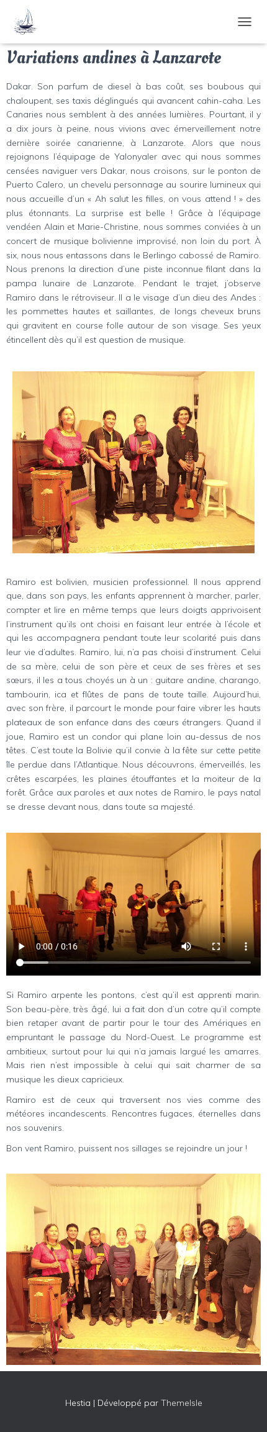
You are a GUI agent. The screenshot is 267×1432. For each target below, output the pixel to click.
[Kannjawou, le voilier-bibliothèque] (29, 21)
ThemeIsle (181, 1402)
